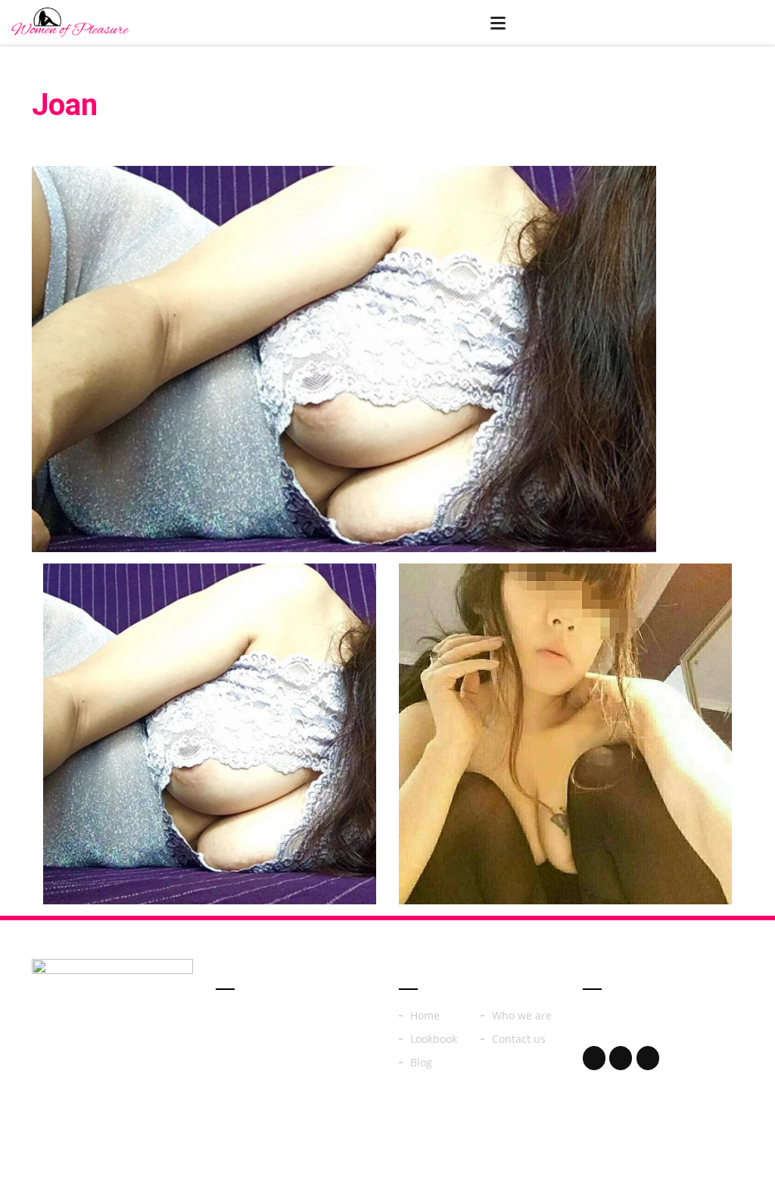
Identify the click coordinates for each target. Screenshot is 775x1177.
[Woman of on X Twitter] (647, 1058)
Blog (421, 1062)
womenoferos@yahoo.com (648, 1036)
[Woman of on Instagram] (620, 1058)
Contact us (519, 1039)
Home (425, 1015)
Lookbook (433, 1039)
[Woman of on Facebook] (594, 1058)
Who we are (522, 1015)
